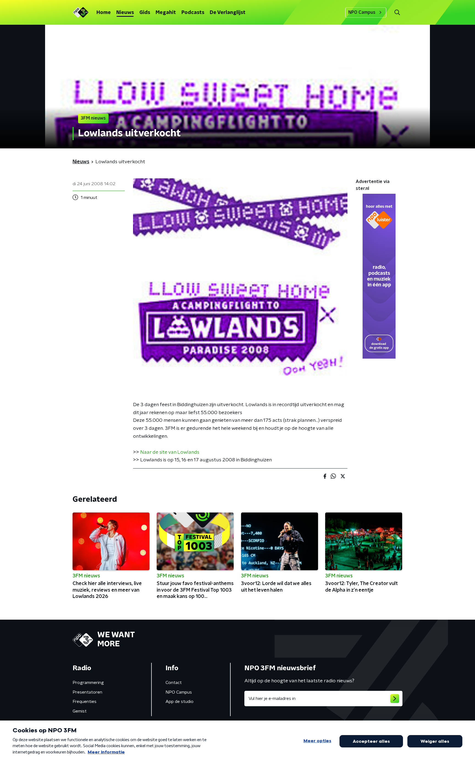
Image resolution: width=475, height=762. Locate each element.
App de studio (179, 701)
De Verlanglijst (227, 12)
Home (103, 12)
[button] (397, 12)
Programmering (88, 682)
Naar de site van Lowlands (169, 452)
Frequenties (84, 701)
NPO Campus (361, 12)
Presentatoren (87, 692)
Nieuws (125, 12)
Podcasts (192, 12)
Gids (144, 12)
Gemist (80, 711)
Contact (173, 682)
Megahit (166, 12)
